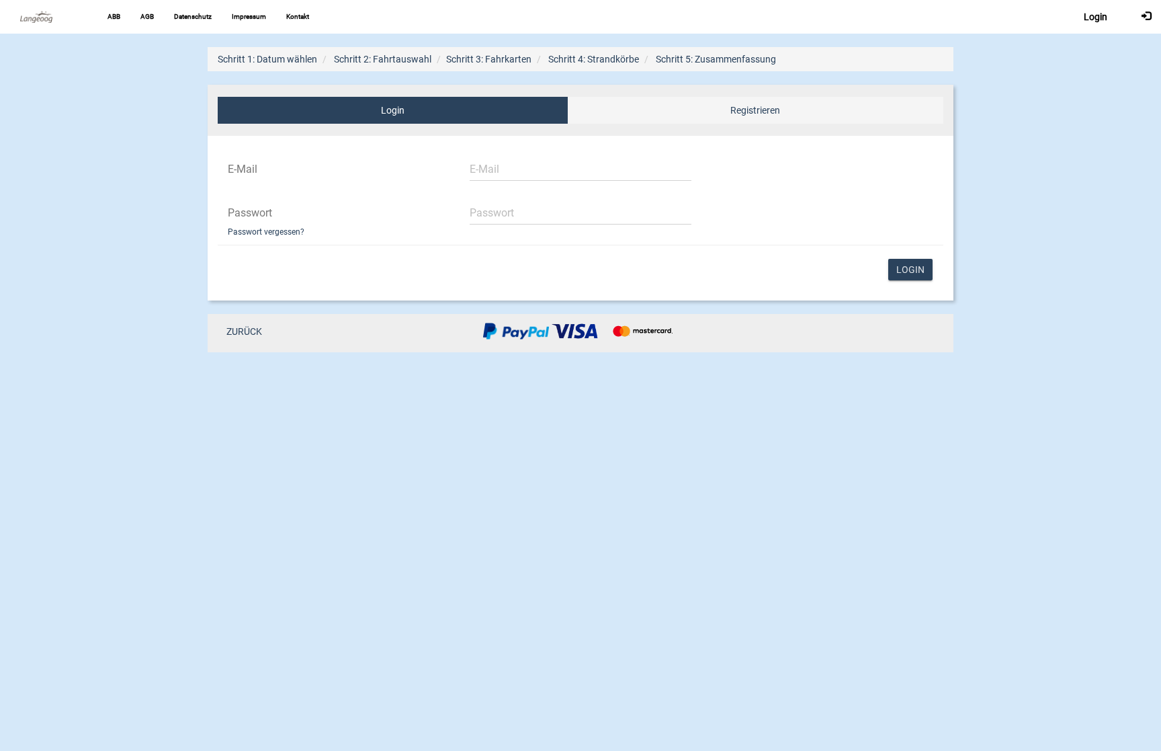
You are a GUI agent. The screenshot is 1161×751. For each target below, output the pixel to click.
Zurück (244, 331)
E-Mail (242, 169)
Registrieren (755, 110)
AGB (147, 16)
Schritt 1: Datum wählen (267, 59)
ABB (114, 16)
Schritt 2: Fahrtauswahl (382, 59)
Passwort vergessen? (266, 232)
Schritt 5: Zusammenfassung (716, 59)
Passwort (250, 212)
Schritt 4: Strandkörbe (593, 59)
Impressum (249, 16)
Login (392, 110)
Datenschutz (193, 16)
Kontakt (297, 16)
